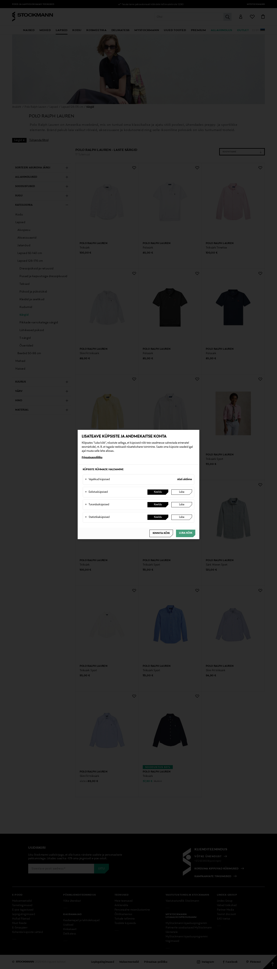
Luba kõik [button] (185, 533)
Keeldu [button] (158, 492)
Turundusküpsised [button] (97, 505)
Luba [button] (181, 492)
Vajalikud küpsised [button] (97, 479)
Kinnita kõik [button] (161, 533)
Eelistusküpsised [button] (96, 492)
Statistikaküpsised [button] (97, 517)
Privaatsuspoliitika (92, 457)
